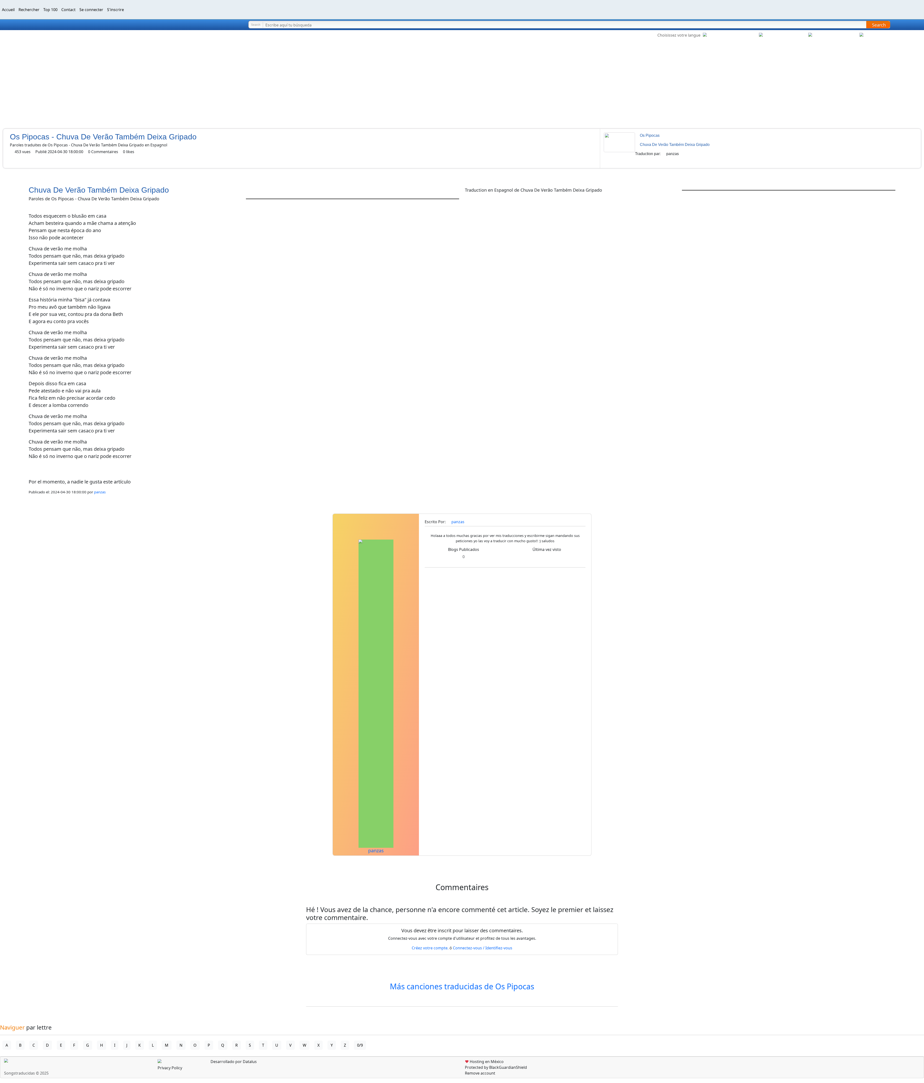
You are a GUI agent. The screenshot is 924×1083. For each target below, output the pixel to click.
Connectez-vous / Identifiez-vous (482, 948)
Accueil (8, 9)
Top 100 (50, 9)
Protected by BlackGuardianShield (496, 1067)
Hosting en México (484, 1061)
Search (879, 25)
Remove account (480, 1073)
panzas (672, 154)
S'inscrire (115, 9)
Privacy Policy (170, 1067)
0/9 (360, 1045)
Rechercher (29, 9)
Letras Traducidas (32, 25)
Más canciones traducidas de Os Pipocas (462, 986)
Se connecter (91, 9)
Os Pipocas (650, 135)
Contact (68, 9)
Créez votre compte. (430, 948)
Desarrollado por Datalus (233, 1061)
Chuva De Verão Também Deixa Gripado (675, 145)
